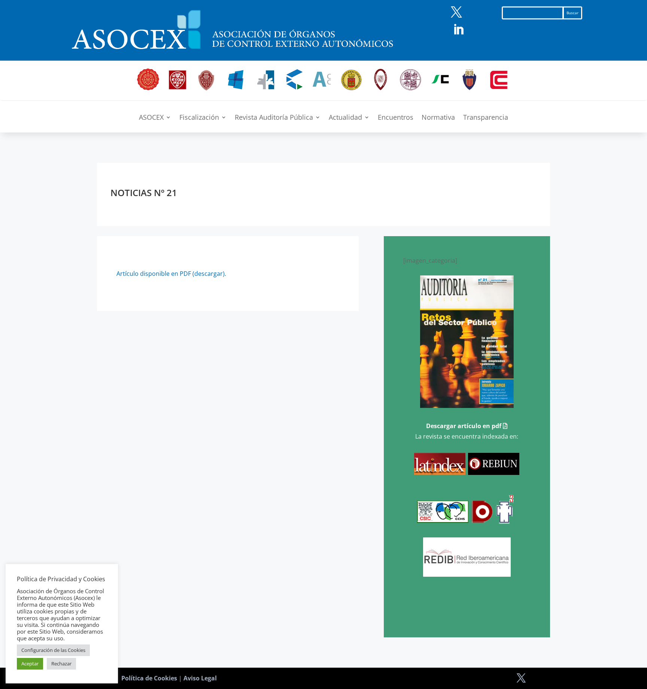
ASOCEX (151, 118)
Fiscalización (199, 118)
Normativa (438, 118)
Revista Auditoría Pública (274, 118)
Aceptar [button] (30, 663)
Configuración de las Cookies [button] (53, 650)
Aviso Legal (200, 678)
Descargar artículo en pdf (464, 426)
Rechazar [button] (61, 663)
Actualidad (345, 118)
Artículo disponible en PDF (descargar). (171, 273)
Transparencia (485, 118)
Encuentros (395, 118)
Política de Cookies (149, 678)
